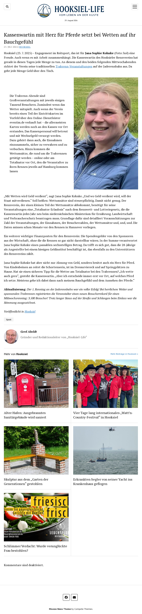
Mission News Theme (60, 609)
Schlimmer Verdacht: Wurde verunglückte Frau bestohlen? (35, 548)
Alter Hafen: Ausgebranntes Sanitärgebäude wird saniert (25, 415)
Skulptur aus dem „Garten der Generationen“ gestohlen (26, 481)
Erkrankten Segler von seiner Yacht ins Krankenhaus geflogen (102, 481)
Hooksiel (25, 46)
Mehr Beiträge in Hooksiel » (124, 353)
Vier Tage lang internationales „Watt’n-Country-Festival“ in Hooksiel (103, 415)
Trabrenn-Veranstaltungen (73, 66)
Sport (8, 319)
